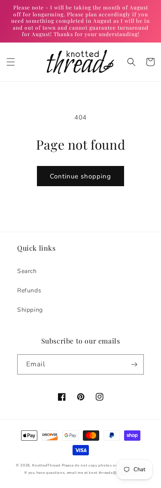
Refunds (29, 290)
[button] (10, 61)
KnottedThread (46, 465)
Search (27, 271)
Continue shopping (80, 176)
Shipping (30, 310)
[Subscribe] (134, 364)
